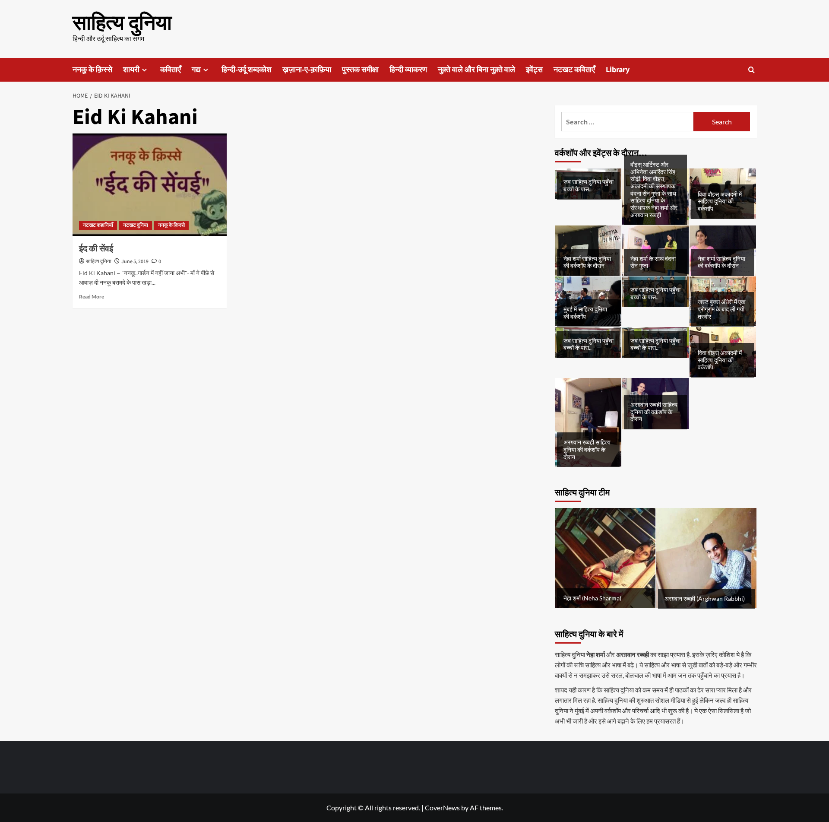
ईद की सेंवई (96, 249)
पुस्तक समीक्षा (360, 69)
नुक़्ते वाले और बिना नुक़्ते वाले (476, 69)
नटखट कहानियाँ (98, 225)
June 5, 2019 (135, 261)
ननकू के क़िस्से (92, 69)
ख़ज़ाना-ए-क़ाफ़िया (306, 69)
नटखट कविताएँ (574, 69)
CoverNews (442, 807)
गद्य (196, 69)
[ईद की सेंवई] (150, 184)
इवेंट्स (534, 69)
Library (618, 69)
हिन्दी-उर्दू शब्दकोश (246, 69)
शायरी (131, 69)
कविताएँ (170, 69)
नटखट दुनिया (135, 225)
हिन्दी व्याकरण (408, 69)
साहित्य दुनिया (122, 23)
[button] (751, 69)
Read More (91, 296)
